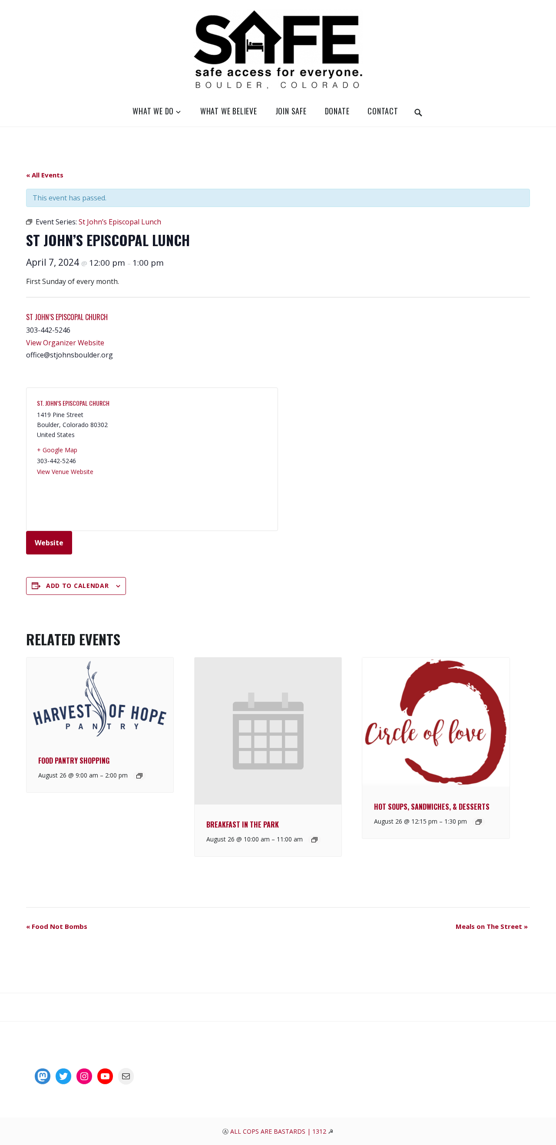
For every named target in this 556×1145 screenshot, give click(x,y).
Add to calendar (77, 585)
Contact (382, 111)
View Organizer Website (65, 342)
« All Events (44, 174)
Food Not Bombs (56, 926)
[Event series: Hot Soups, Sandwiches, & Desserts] (479, 822)
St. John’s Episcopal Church (73, 402)
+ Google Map (57, 450)
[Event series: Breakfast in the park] (314, 839)
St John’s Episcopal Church (67, 317)
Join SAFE (291, 111)
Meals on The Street (492, 926)
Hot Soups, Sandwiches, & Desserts (432, 806)
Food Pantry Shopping (73, 760)
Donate (337, 111)
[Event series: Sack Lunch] (139, 775)
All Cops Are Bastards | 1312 (279, 1131)
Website (49, 542)
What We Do (153, 111)
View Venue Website (65, 471)
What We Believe (228, 111)
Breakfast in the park (242, 824)
